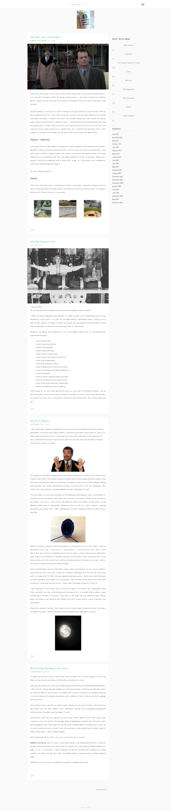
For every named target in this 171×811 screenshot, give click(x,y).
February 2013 (117, 151)
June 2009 (115, 164)
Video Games (128, 116)
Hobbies (33, 40)
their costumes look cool (77, 762)
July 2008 (115, 190)
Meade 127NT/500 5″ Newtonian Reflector (49, 505)
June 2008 (115, 193)
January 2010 (116, 157)
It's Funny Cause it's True (128, 63)
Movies (44, 40)
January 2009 (116, 173)
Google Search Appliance (69, 721)
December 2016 (117, 138)
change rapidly (55, 689)
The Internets (35, 672)
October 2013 (116, 144)
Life (38, 40)
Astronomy (34, 424)
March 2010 (116, 154)
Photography (128, 89)
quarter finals (53, 164)
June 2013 (115, 147)
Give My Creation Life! (43, 241)
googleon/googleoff (96, 709)
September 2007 (117, 196)
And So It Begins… (40, 420)
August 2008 (116, 186)
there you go (47, 753)
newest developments (94, 686)
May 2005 (115, 199)
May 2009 (115, 167)
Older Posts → (102, 790)
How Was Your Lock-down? (45, 37)
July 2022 (115, 134)
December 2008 (117, 177)
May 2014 (115, 141)
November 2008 (117, 180)
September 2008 (117, 183)
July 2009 (115, 160)
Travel (128, 107)
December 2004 (117, 203)
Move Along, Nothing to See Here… (50, 668)
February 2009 (117, 170)
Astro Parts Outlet (61, 563)
